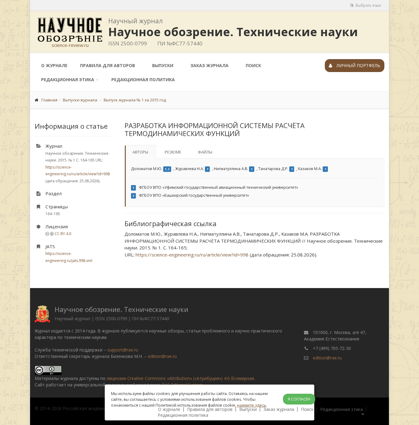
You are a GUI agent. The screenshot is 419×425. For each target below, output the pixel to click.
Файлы (205, 152)
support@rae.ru (122, 350)
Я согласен (299, 399)
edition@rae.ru (162, 356)
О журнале (54, 65)
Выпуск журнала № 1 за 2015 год (135, 100)
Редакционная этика (67, 79)
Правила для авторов (107, 65)
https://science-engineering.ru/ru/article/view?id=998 (192, 255)
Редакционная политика (143, 79)
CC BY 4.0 (63, 233)
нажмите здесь (251, 405)
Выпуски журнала (80, 100)
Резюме (173, 152)
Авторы (140, 152)
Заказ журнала (209, 65)
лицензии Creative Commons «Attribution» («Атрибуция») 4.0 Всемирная (180, 378)
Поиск (253, 65)
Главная (49, 100)
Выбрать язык (368, 5)
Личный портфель (357, 65)
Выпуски (162, 65)
